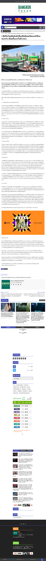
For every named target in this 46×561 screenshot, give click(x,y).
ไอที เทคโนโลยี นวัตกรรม (24, 393)
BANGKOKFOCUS (23, 531)
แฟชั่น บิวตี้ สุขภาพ (17, 389)
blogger (8, 327)
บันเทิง (6, 33)
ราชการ (14, 391)
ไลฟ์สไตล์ (20, 391)
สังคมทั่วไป (25, 391)
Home (2, 33)
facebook (37, 327)
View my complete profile (18, 538)
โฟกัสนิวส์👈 (23, 450)
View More (43, 300)
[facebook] (22, 1)
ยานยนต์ (29, 389)
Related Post (4, 300)
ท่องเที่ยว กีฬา (23, 387)
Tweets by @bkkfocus (17, 517)
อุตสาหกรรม (15, 393)
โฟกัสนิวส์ (24, 389)
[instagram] (29, 1)
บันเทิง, (16, 41)
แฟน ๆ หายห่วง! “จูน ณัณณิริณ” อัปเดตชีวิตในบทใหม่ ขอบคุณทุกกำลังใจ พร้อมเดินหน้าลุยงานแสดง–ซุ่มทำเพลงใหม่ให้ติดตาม (7, 314)
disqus (22, 327)
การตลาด (26, 385)
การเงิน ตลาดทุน (19, 385)
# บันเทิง (5, 269)
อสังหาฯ (30, 391)
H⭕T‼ (16, 450)
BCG (14, 385)
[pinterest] (27, 1)
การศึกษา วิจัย (16, 387)
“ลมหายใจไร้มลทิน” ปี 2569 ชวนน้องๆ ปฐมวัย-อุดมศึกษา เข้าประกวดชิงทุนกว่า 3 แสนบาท (26, 493)
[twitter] (24, 1)
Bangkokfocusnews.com (11, 559)
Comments (29, 450)
